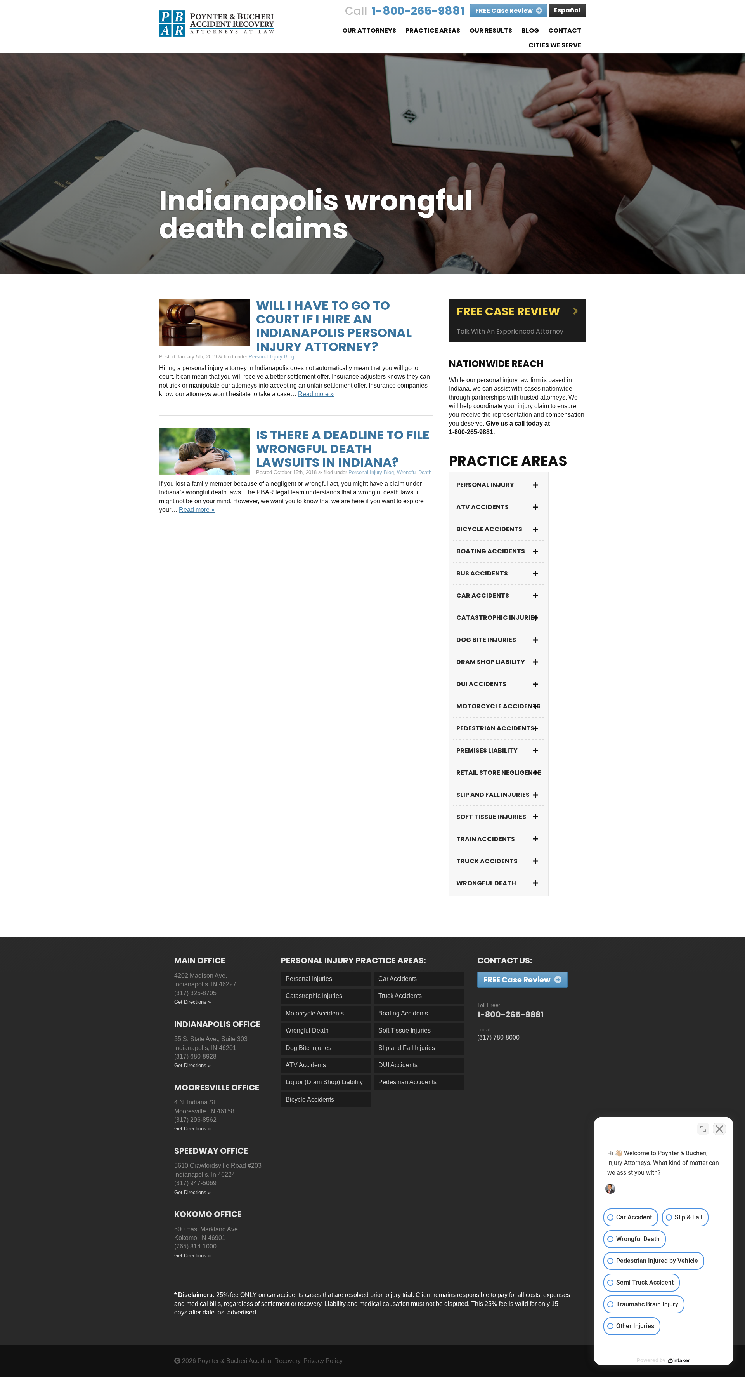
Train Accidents (485, 839)
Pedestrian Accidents (495, 728)
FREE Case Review (504, 10)
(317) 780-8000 (498, 1037)
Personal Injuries (309, 978)
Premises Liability (487, 750)
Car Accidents (482, 595)
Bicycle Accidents (489, 529)
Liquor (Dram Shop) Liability (324, 1082)
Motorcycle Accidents (498, 706)
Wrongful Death (414, 472)
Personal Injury (485, 484)
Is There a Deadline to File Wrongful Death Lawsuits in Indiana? (343, 448)
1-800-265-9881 (418, 11)
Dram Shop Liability (490, 661)
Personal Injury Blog (271, 357)
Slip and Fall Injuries (493, 794)
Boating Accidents (490, 551)
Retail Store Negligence (498, 772)
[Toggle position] (703, 1129)
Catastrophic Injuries (497, 617)
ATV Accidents (482, 506)
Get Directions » (192, 1002)
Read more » (316, 394)
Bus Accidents (482, 573)
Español (567, 10)
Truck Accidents (487, 861)
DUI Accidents (481, 684)
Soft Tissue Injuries (491, 816)
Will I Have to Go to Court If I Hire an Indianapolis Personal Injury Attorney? (334, 326)
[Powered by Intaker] (679, 1360)
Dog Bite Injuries (486, 639)
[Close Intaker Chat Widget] (719, 1129)
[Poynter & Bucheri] (216, 23)
